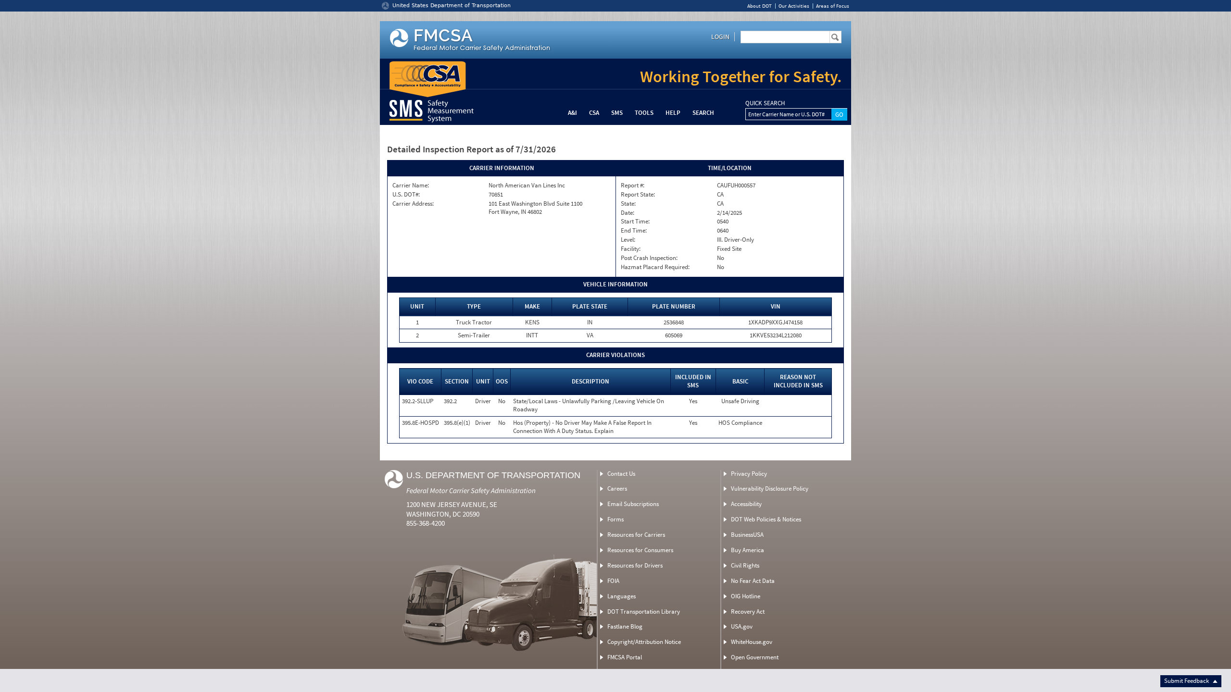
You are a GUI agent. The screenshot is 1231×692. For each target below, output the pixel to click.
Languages (621, 596)
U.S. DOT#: (406, 194)
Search (703, 113)
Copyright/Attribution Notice (644, 642)
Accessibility (746, 504)
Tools (644, 113)
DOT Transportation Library (643, 611)
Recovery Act (748, 611)
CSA (594, 113)
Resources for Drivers (635, 565)
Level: (628, 240)
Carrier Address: (413, 204)
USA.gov (742, 626)
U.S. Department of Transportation (493, 475)
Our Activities (794, 6)
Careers (617, 488)
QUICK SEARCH (765, 103)
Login (720, 36)
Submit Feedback (1187, 681)
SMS (617, 113)
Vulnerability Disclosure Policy (769, 488)
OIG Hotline (745, 596)
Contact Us (621, 474)
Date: (627, 213)
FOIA (613, 581)
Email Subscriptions (633, 504)
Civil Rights (745, 565)
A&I (572, 113)
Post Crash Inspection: (649, 258)
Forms (615, 519)
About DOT (759, 6)
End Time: (634, 231)
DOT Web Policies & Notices (766, 519)
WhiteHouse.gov (751, 642)
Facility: (631, 249)
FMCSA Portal (624, 657)
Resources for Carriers (636, 535)
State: (628, 204)
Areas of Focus (832, 6)
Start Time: (635, 221)
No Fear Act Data (753, 581)
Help (673, 113)
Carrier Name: (410, 185)
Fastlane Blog (624, 626)
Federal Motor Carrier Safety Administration (471, 490)
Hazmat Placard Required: (655, 267)
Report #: (632, 185)
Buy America (747, 550)
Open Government (755, 657)
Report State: (638, 194)
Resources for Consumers (640, 550)
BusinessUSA (747, 535)
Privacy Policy (749, 474)
